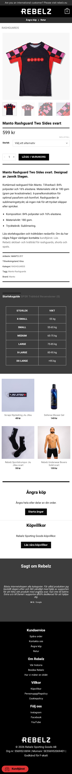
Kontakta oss (36, 641)
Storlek (6, 143)
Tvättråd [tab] (34, 297)
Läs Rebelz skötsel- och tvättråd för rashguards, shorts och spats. (35, 242)
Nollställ (64, 137)
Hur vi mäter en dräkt (36, 675)
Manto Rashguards (17, 271)
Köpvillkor (36, 689)
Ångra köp (36, 646)
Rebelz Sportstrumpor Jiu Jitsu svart (18, 464)
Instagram (36, 712)
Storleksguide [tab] (11, 297)
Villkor (36, 682)
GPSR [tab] (24, 297)
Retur (36, 651)
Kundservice (36, 630)
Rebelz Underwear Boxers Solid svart (54, 464)
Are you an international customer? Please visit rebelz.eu (36, 3)
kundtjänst (46, 238)
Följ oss (36, 706)
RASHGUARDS (10, 28)
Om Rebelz (36, 659)
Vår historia (36, 665)
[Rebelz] (36, 11)
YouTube (36, 722)
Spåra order (36, 636)
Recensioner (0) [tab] (50, 297)
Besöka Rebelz (36, 670)
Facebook (36, 717)
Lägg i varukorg (34, 157)
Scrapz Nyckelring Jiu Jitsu (18, 415)
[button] (5, 11)
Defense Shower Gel (54, 415)
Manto (12, 276)
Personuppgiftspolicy (36, 693)
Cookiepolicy (36, 698)
